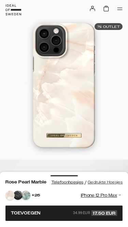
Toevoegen (63, 213)
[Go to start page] (13, 9)
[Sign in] (92, 8)
